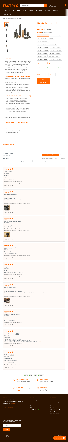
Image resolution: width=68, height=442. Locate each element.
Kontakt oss (32, 402)
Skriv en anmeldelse (50, 155)
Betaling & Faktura (54, 400)
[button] (40, 29)
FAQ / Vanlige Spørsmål (55, 409)
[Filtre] (60, 155)
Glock (38, 26)
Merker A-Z (32, 403)
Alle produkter (8, 18)
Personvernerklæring (54, 405)
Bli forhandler (33, 407)
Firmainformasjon (34, 400)
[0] (64, 5)
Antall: (38, 74)
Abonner (6, 429)
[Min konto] (61, 5)
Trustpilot (18, 390)
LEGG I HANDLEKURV (43, 81)
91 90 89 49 (6, 405)
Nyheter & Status (53, 411)
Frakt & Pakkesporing (54, 402)
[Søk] (45, 5)
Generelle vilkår (53, 407)
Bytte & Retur (53, 403)
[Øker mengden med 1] (54, 74)
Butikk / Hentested (34, 405)
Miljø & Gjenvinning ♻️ (34, 409)
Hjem (4, 18)
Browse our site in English (8, 407)
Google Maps (12, 403)
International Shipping (54, 413)
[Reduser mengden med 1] (47, 74)
